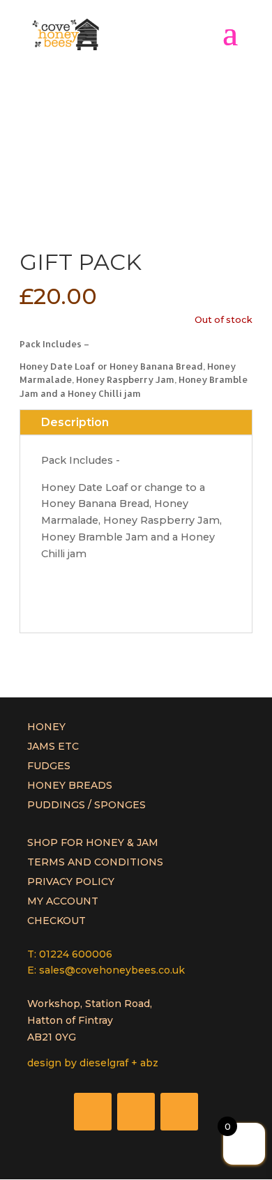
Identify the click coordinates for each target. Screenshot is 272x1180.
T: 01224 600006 (69, 954)
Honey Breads (69, 785)
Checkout (56, 920)
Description (75, 422)
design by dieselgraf (77, 1063)
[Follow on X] (136, 1111)
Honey (46, 726)
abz (149, 1063)
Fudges (48, 765)
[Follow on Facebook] (93, 1111)
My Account (62, 901)
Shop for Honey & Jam (92, 842)
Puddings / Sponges (86, 805)
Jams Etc (53, 746)
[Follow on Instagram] (179, 1111)
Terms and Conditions (95, 862)
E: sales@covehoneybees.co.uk (106, 970)
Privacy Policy (70, 881)
